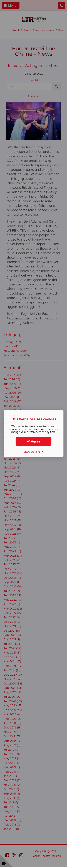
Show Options (33, 451)
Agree (35, 441)
